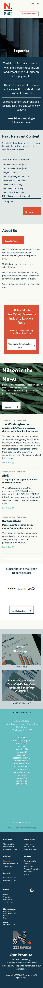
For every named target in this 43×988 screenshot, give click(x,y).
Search (29, 212)
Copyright (6, 897)
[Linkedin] (32, 890)
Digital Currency (11, 172)
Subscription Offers (30, 861)
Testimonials (7, 866)
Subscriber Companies (11, 864)
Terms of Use (8, 902)
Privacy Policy (8, 899)
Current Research (9, 878)
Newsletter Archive (10, 849)
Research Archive (9, 880)
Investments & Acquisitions (15, 180)
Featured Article (9, 847)
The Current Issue (9, 844)
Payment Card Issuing (13, 188)
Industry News (29, 844)
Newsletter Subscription (28, 865)
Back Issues (28, 872)
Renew (26, 874)
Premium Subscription (31, 869)
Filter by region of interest (16, 196)
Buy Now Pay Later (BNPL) (16, 168)
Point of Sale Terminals (14, 192)
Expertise (6, 861)
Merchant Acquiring (13, 184)
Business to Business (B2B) (15, 164)
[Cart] (37, 4)
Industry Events (29, 847)
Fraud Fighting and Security (16, 176)
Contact (6, 894)
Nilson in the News (30, 849)
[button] (33, 4)
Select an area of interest (15, 159)
